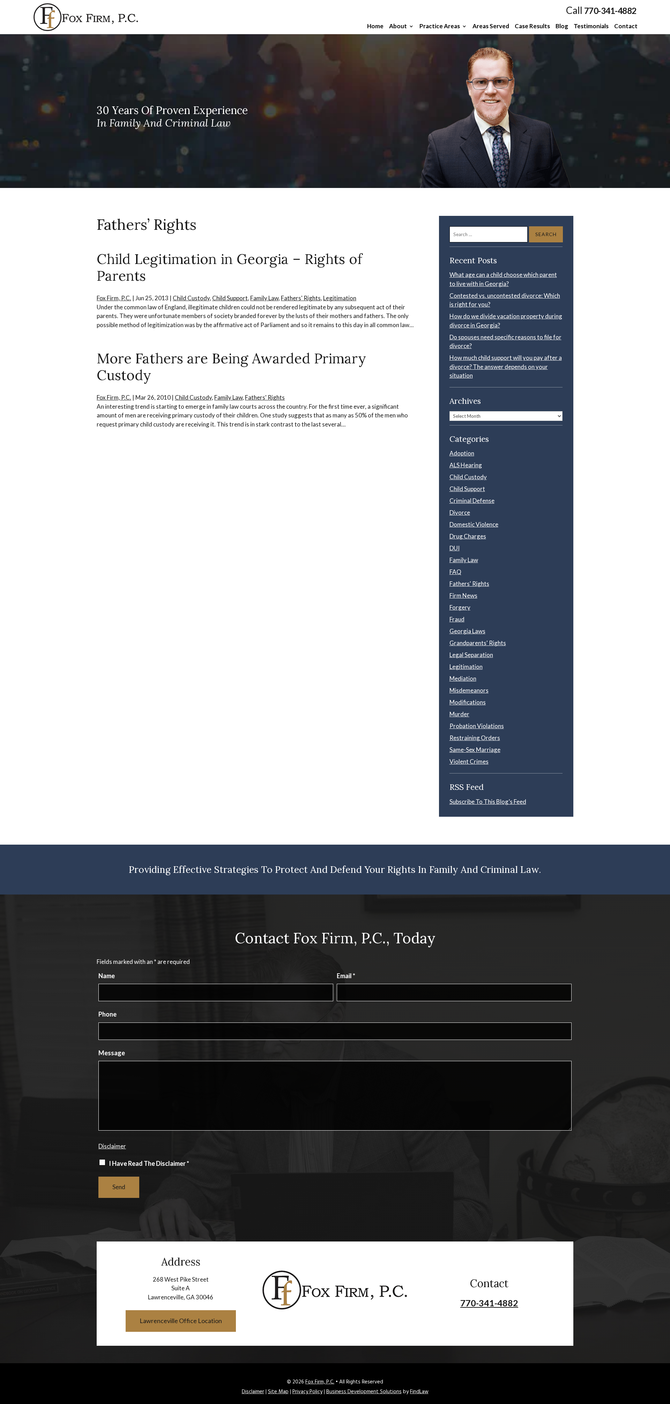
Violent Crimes (469, 761)
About (398, 27)
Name (106, 976)
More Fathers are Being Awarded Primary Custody (231, 366)
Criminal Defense (471, 500)
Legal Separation (471, 654)
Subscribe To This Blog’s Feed (487, 801)
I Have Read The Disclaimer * (149, 1163)
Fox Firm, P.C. (114, 298)
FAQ (455, 571)
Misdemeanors (469, 690)
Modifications (467, 702)
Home (375, 27)
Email (346, 976)
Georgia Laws (467, 631)
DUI (454, 548)
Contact (626, 27)
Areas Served (490, 27)
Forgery (459, 607)
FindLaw (419, 1392)
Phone (107, 1014)
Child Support (230, 298)
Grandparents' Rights (477, 643)
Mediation (462, 678)
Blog (562, 27)
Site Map (278, 1392)
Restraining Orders (474, 737)
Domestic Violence (473, 524)
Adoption (461, 453)
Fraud (456, 619)
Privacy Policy (307, 1392)
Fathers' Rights (301, 298)
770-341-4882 (610, 11)
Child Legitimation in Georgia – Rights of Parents (229, 267)
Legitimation (339, 298)
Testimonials (591, 27)
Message (111, 1053)
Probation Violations (476, 726)
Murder (459, 714)
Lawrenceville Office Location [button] (181, 1320)
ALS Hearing (465, 465)
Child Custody (191, 298)
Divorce (459, 512)
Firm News (463, 595)
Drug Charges (467, 536)
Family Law (264, 298)
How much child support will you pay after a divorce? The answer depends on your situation (505, 366)
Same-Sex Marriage (474, 749)
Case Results (532, 27)
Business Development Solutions (364, 1392)
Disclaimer (112, 1146)
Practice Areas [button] (439, 27)
